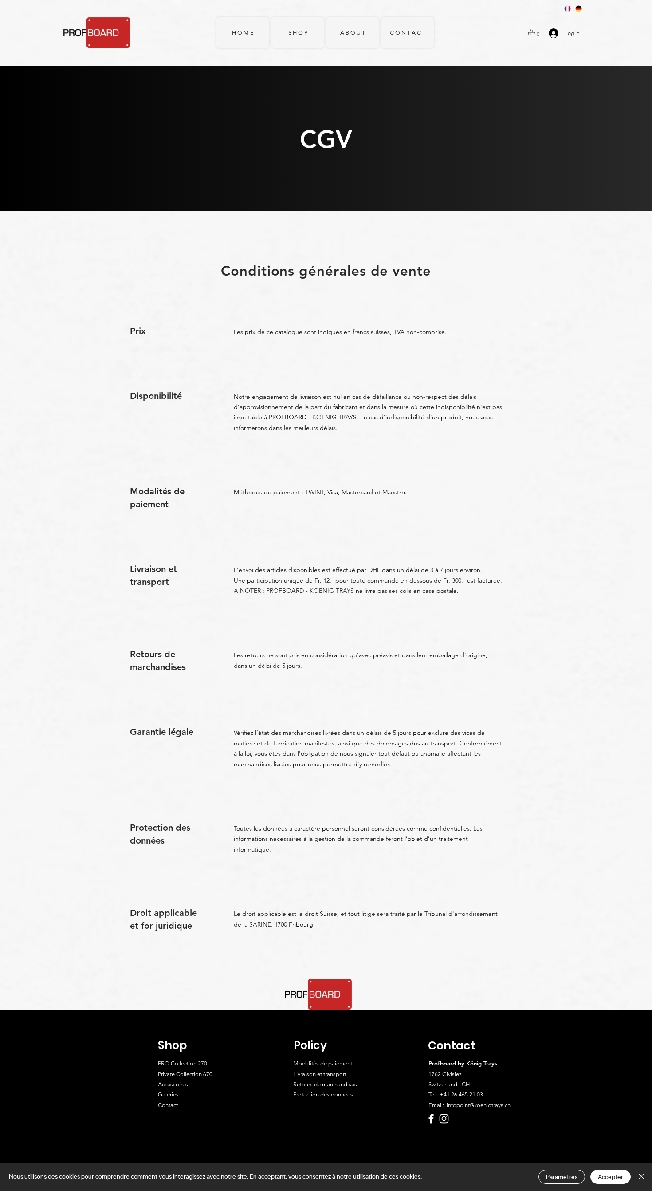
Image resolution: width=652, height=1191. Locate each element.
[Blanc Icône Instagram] (444, 1118)
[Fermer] (641, 1177)
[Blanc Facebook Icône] (431, 1118)
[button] (535, 32)
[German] (578, 8)
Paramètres (561, 1177)
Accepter (610, 1177)
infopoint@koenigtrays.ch (479, 1105)
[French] (567, 8)
